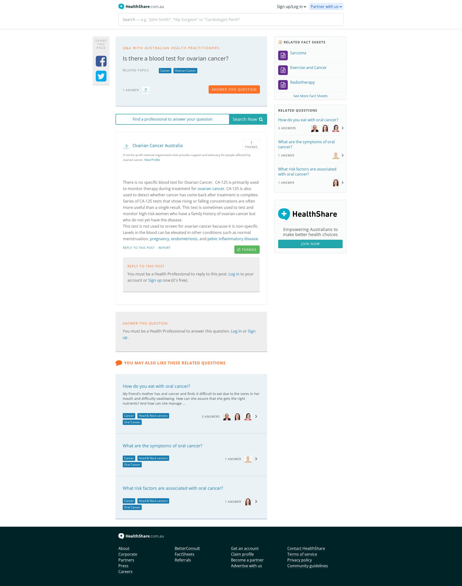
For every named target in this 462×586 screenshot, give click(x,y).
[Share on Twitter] (101, 79)
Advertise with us (246, 565)
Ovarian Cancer (185, 70)
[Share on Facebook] (101, 64)
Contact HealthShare (306, 548)
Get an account (245, 548)
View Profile (152, 160)
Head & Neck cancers (153, 416)
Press (123, 565)
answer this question (234, 89)
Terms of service (302, 554)
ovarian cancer (211, 188)
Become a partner (247, 560)
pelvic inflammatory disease (232, 238)
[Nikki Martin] (237, 416)
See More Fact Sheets (310, 96)
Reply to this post (139, 248)
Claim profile (242, 554)
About (123, 548)
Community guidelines (307, 565)
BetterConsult (187, 548)
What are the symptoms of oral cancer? (162, 446)
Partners (126, 560)
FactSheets (184, 554)
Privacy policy (299, 560)
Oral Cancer (132, 422)
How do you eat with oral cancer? (156, 386)
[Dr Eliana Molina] (248, 459)
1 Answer (233, 459)
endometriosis (184, 238)
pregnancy (159, 238)
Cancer (165, 70)
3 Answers (211, 417)
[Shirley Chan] (248, 416)
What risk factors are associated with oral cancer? (173, 488)
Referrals (183, 560)
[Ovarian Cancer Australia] (145, 90)
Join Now (310, 243)
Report (165, 248)
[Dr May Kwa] (227, 416)
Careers (125, 571)
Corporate (127, 554)
